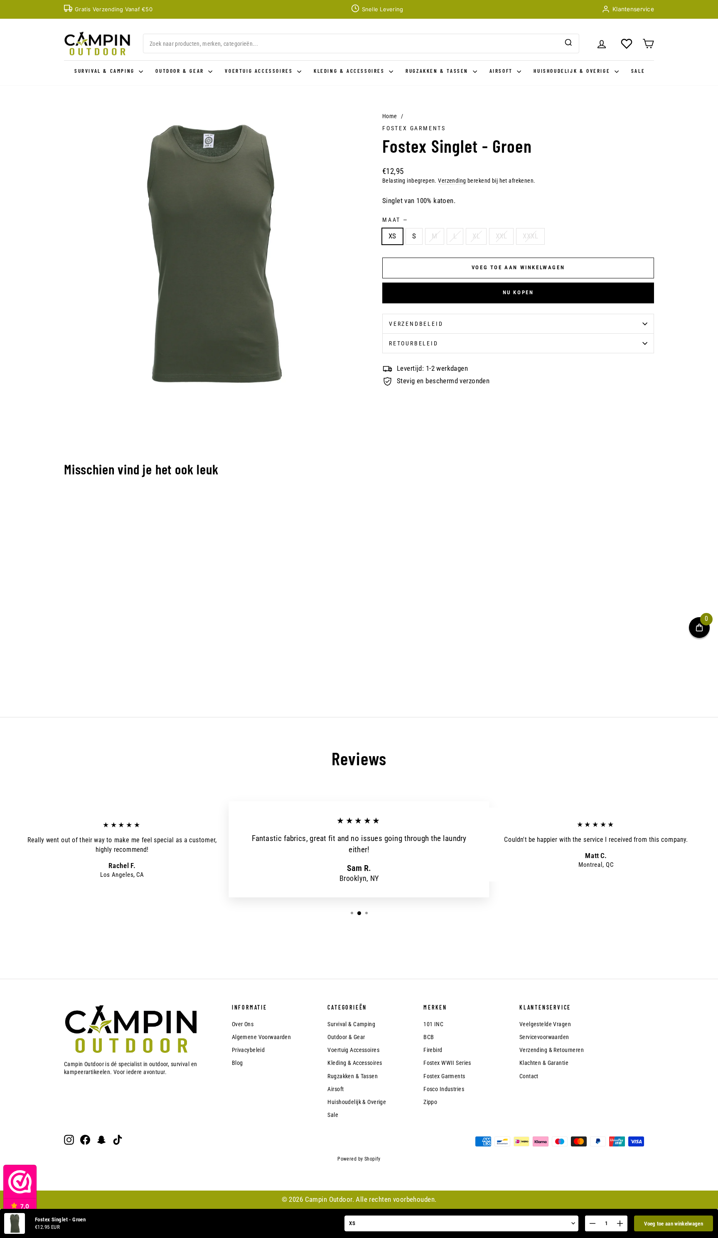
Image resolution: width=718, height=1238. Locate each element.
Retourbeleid (413, 343)
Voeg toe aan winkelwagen (673, 1224)
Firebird (432, 1050)
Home (389, 116)
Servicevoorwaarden (544, 1037)
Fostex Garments (414, 128)
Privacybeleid (248, 1050)
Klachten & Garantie (543, 1062)
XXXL (530, 236)
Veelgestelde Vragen (545, 1024)
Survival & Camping (105, 70)
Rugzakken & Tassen (438, 70)
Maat (394, 219)
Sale (638, 70)
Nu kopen (518, 292)
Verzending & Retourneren (551, 1050)
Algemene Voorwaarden (261, 1037)
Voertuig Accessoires (260, 70)
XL (476, 236)
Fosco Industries (443, 1089)
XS (392, 236)
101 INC (433, 1024)
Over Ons (242, 1024)
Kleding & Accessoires (350, 70)
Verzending (452, 180)
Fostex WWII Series (447, 1062)
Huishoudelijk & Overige (573, 70)
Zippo (430, 1102)
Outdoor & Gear (180, 70)
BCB (428, 1037)
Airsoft (502, 70)
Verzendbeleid (416, 323)
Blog (237, 1062)
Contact (528, 1076)
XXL (501, 236)
